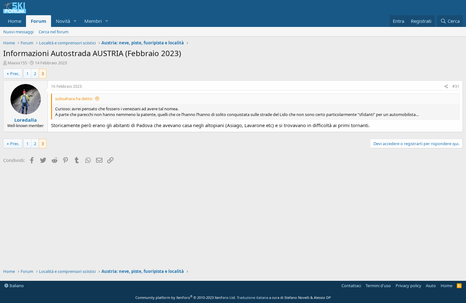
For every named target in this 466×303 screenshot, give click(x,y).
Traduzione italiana (252, 297)
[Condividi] (446, 86)
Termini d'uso (378, 285)
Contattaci (351, 285)
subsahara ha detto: (74, 98)
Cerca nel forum (53, 32)
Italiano (16, 285)
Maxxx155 (17, 63)
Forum (38, 21)
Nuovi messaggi (18, 32)
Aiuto (431, 285)
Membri (93, 21)
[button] (75, 21)
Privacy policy (408, 285)
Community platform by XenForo (185, 297)
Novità (63, 21)
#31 (455, 86)
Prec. (14, 73)
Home (14, 21)
